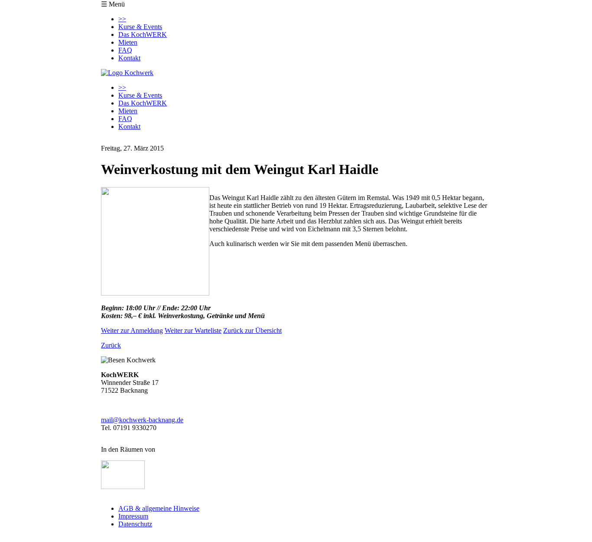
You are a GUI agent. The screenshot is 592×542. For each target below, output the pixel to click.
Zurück (111, 345)
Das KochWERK (142, 34)
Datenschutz (135, 524)
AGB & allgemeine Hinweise (158, 508)
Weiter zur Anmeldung (132, 330)
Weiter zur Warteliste (193, 330)
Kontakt (129, 58)
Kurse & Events (140, 26)
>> (122, 19)
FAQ (125, 50)
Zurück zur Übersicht (252, 330)
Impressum (133, 516)
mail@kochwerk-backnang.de (142, 420)
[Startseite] (127, 72)
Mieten (127, 42)
